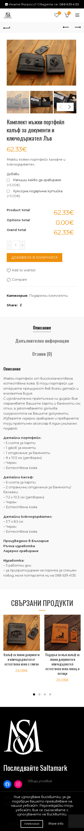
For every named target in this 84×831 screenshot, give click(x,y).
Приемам (31, 823)
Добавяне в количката (34, 258)
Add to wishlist (24, 270)
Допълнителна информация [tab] (42, 340)
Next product (77, 27)
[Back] (6, 27)
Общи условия (40, 781)
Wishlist (59, 13)
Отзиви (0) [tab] (42, 353)
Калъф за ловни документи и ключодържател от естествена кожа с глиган (21, 659)
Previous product (66, 27)
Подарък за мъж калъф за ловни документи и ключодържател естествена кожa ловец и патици (62, 664)
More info (55, 824)
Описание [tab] (42, 327)
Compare (19, 280)
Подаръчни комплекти (48, 296)
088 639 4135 (69, 4)
